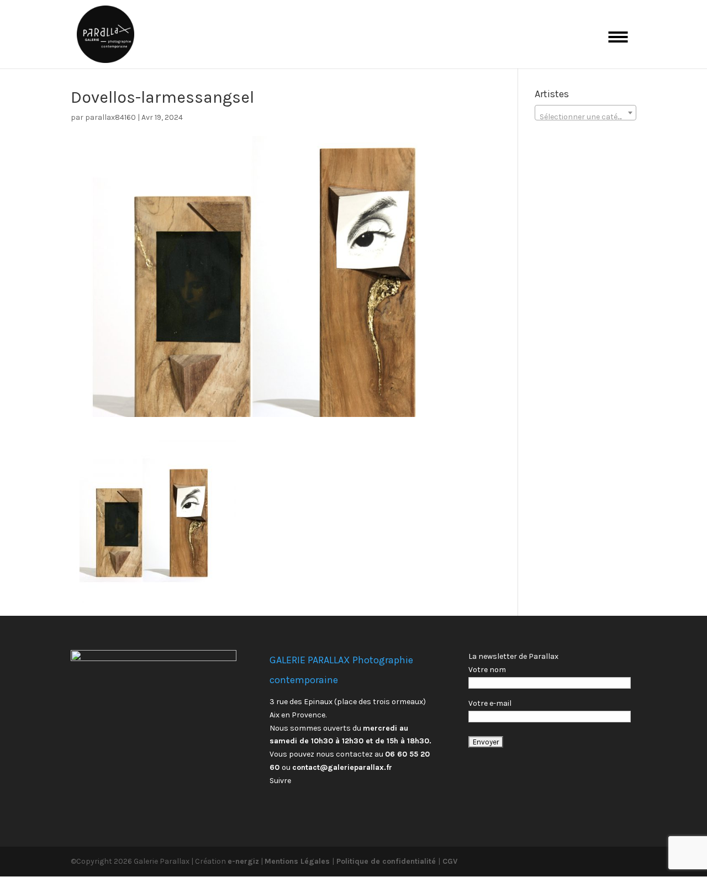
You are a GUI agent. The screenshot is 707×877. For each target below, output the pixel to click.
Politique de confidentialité (386, 861)
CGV (448, 861)
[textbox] (585, 117)
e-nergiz (243, 861)
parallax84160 (110, 117)
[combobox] (585, 112)
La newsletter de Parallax (513, 656)
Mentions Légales (298, 861)
